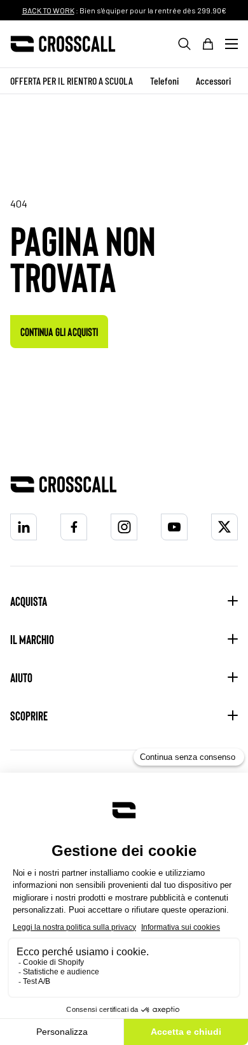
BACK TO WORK (48, 10)
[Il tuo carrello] (208, 44)
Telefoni (164, 80)
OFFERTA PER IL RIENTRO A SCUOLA (71, 80)
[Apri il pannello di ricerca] (184, 44)
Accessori (213, 80)
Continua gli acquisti (59, 332)
